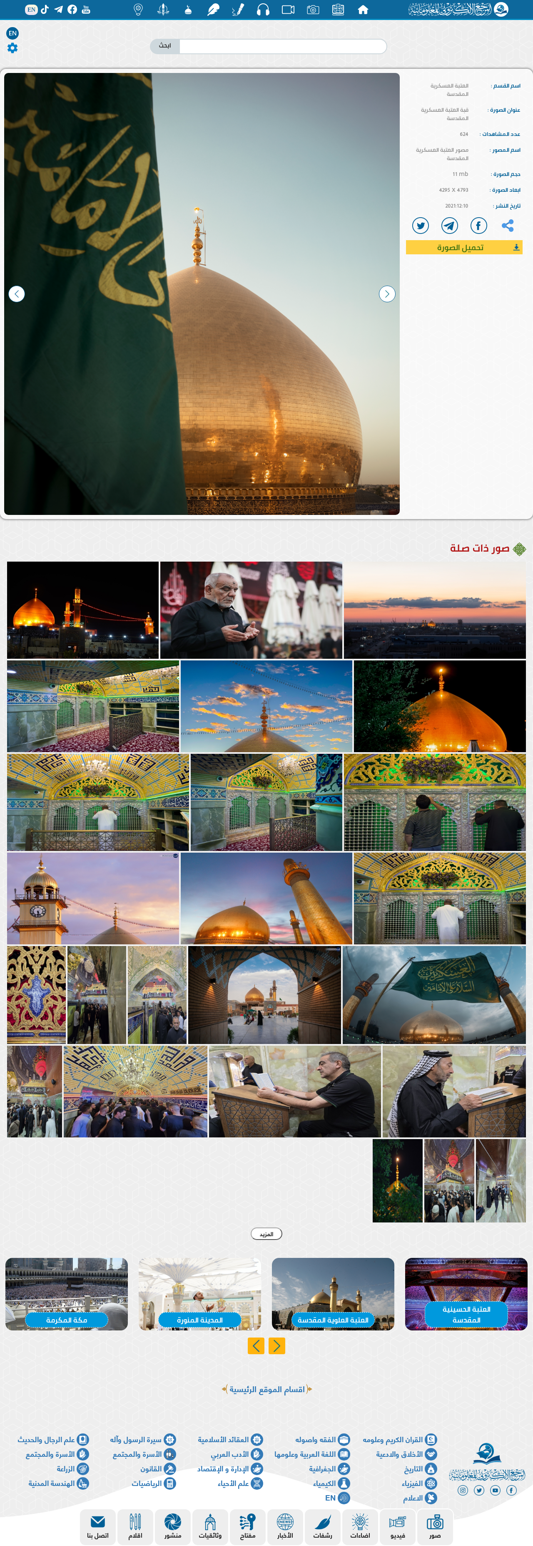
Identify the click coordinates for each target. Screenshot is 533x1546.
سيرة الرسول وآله (136, 1439)
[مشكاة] (188, 9)
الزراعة (66, 1468)
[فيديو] (288, 9)
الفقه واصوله (316, 1439)
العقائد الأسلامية (223, 1439)
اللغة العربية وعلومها (305, 1453)
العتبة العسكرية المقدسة (449, 89)
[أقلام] (238, 9)
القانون (151, 1468)
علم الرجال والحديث (46, 1439)
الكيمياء (324, 1482)
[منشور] (163, 9)
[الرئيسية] (363, 9)
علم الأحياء (233, 1482)
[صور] (313, 9)
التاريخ (413, 1468)
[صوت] (263, 9)
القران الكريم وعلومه (393, 1439)
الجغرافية (322, 1468)
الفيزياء (412, 1482)
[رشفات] (213, 9)
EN (13, 33)
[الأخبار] (338, 9)
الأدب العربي (230, 1453)
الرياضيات (147, 1482)
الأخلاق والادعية (399, 1453)
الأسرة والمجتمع (137, 1453)
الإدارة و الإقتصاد (223, 1468)
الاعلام (413, 1497)
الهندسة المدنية (52, 1482)
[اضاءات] (138, 9)
